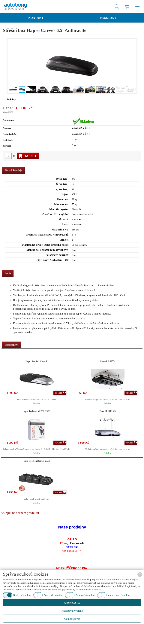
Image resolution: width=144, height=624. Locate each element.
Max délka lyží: (60, 229)
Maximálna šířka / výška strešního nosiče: (45, 244)
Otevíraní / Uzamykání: (55, 214)
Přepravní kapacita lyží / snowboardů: (47, 234)
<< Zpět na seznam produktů (20, 513)
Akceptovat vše (72, 602)
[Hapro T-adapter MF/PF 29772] (36, 429)
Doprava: (7, 128)
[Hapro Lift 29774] (107, 379)
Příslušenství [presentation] (11, 344)
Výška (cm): (62, 189)
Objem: (65, 194)
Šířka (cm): (62, 184)
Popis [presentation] (8, 273)
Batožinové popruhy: (57, 255)
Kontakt (36, 17)
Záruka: (7, 146)
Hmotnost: (63, 199)
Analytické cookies (53, 595)
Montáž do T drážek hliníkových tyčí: (47, 249)
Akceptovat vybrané (72, 610)
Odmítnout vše (72, 618)
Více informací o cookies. (89, 589)
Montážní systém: (59, 209)
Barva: (65, 224)
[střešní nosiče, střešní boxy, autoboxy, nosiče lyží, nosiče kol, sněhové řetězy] (19, 6)
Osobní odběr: (10, 134)
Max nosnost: (61, 204)
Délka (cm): (62, 179)
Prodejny (108, 17)
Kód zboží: (8, 140)
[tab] (13, 170)
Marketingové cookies (118, 595)
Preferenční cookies (85, 595)
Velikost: (64, 239)
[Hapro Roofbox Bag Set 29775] (36, 478)
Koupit (30, 156)
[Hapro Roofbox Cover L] (36, 379)
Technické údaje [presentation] (13, 170)
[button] (11, 66)
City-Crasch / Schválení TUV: (52, 260)
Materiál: (64, 219)
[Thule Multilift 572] (107, 429)
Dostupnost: (9, 120)
